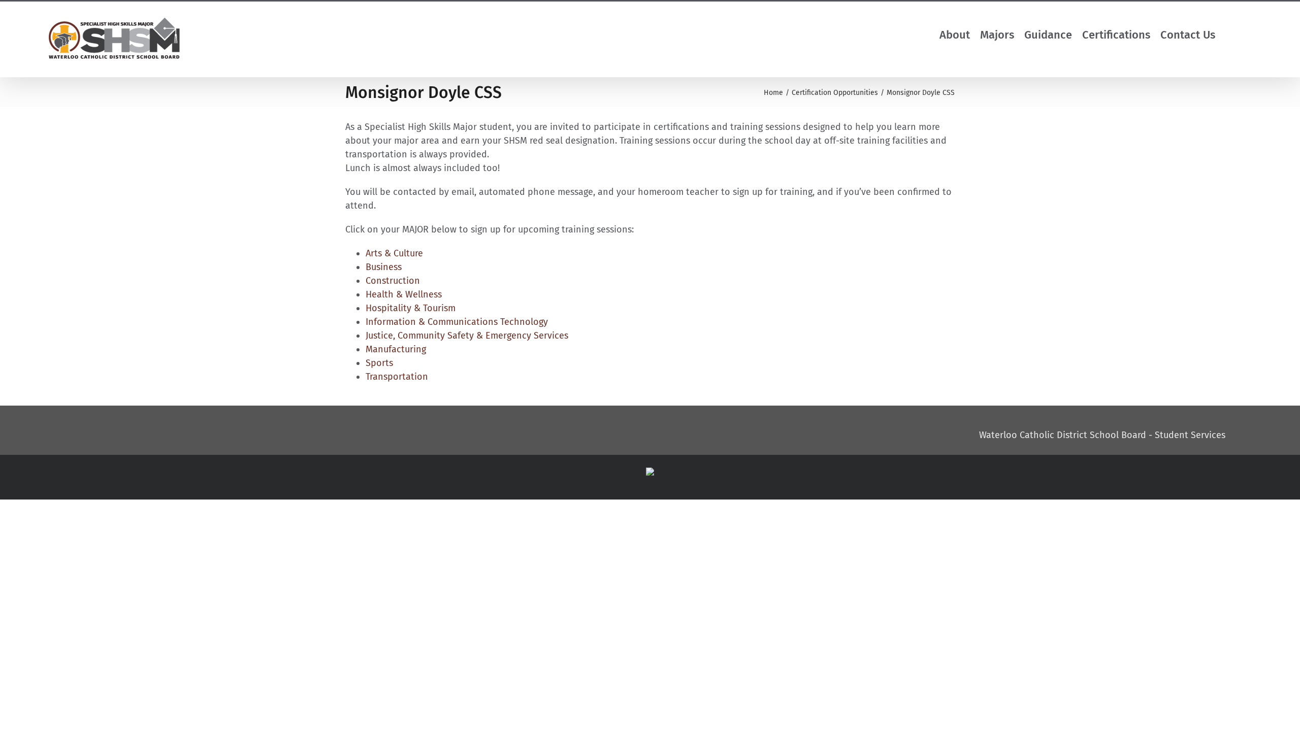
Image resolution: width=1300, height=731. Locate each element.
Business (384, 267)
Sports (379, 363)
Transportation (397, 376)
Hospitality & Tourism (411, 308)
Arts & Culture (394, 253)
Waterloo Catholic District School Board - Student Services (1102, 435)
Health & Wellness (404, 294)
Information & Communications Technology (457, 321)
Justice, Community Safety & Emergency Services (467, 335)
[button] (1240, 35)
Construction (393, 280)
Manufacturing (396, 349)
